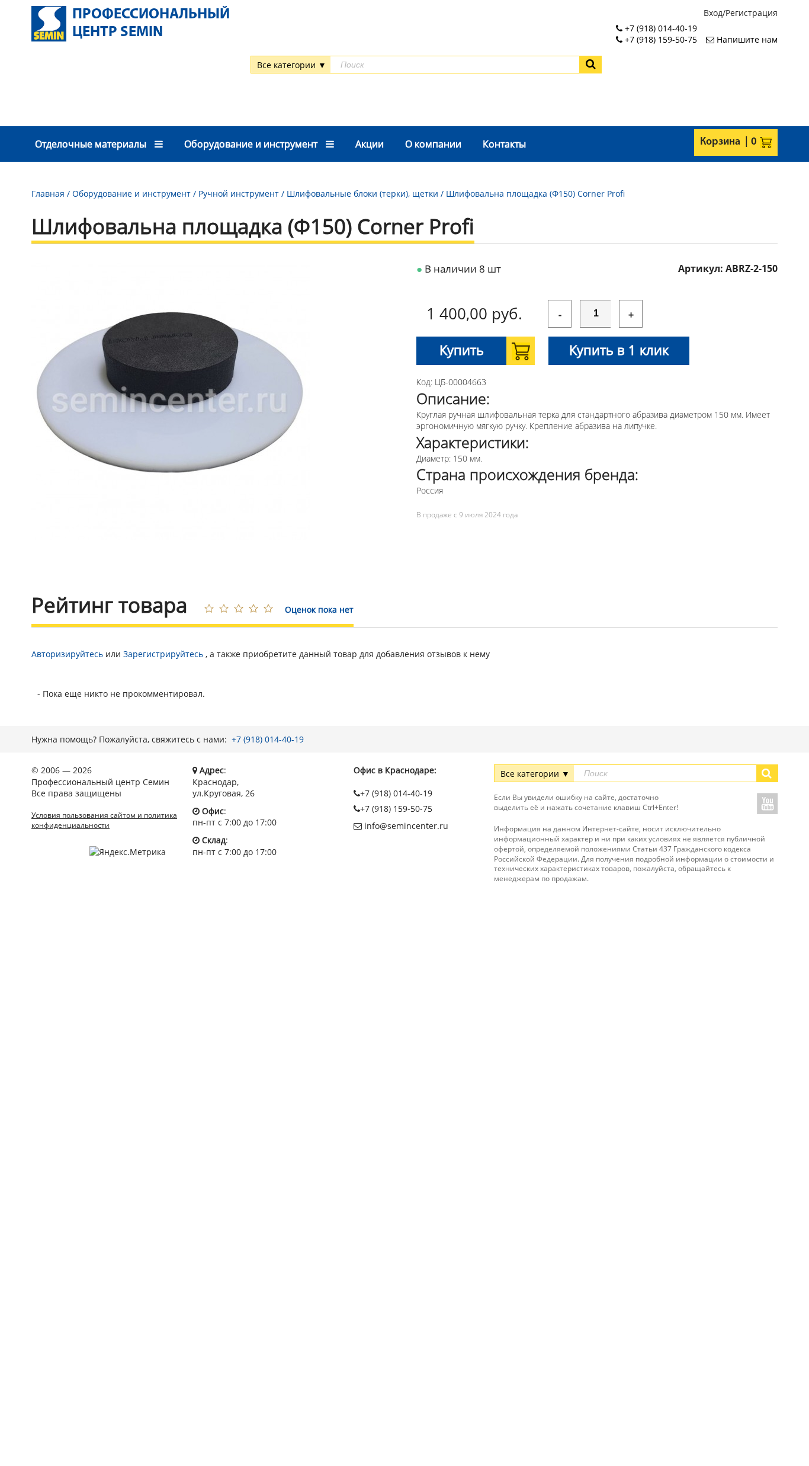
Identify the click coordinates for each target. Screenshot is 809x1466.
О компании (433, 144)
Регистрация (751, 12)
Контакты (504, 144)
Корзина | (724, 142)
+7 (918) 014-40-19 (268, 739)
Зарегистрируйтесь (163, 654)
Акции (369, 144)
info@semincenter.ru (405, 825)
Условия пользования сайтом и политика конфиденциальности (104, 820)
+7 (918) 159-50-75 (396, 808)
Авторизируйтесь (67, 654)
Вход (713, 12)
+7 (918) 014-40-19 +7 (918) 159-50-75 (659, 34)
